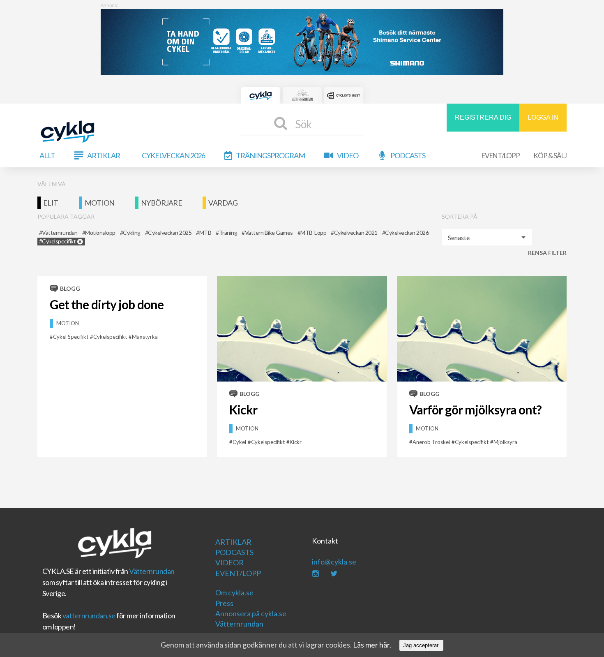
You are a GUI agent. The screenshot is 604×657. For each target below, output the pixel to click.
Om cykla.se (234, 592)
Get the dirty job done (107, 304)
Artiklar (103, 155)
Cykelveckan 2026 (173, 155)
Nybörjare (161, 202)
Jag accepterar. (421, 645)
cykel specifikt (70, 336)
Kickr (243, 409)
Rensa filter (547, 252)
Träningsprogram (270, 155)
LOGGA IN (543, 117)
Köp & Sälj (550, 155)
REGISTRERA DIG (483, 117)
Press (224, 603)
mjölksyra (505, 442)
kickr (296, 442)
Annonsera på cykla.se (250, 613)
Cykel (239, 442)
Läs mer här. (372, 644)
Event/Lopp (501, 155)
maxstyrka (145, 336)
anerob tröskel (431, 442)
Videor (229, 562)
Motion (100, 202)
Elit (50, 202)
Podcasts (407, 155)
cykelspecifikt (110, 336)
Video (347, 155)
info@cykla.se (334, 561)
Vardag (222, 202)
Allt (47, 155)
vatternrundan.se (88, 615)
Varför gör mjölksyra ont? (475, 409)
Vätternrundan (152, 571)
